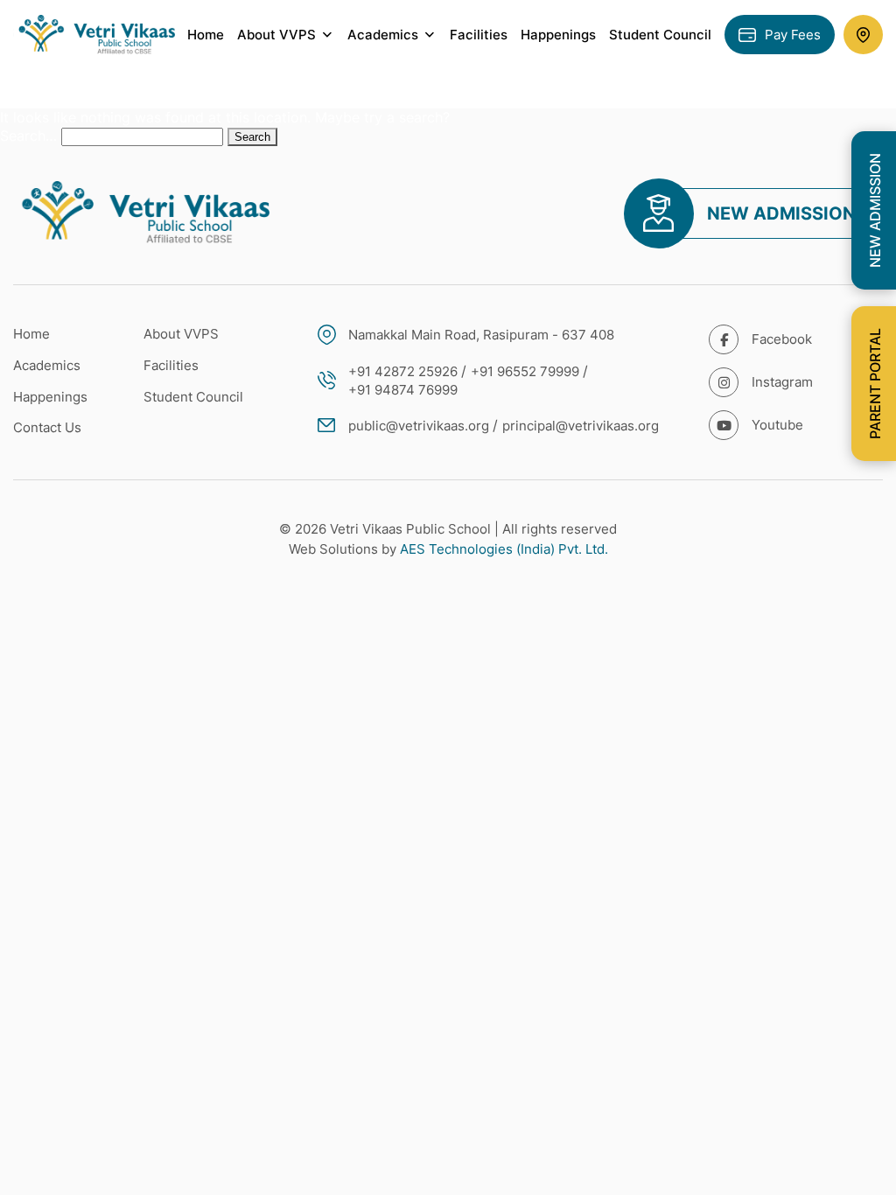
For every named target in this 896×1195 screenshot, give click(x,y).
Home (205, 34)
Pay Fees (793, 34)
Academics (46, 365)
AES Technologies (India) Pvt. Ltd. (504, 549)
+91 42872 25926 (403, 371)
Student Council (660, 34)
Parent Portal (875, 383)
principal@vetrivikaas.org (580, 425)
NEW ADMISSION (875, 210)
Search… (28, 135)
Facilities (479, 34)
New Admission (781, 213)
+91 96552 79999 (525, 371)
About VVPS (181, 333)
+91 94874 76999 (403, 389)
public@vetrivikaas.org (418, 425)
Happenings (558, 34)
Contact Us (47, 427)
